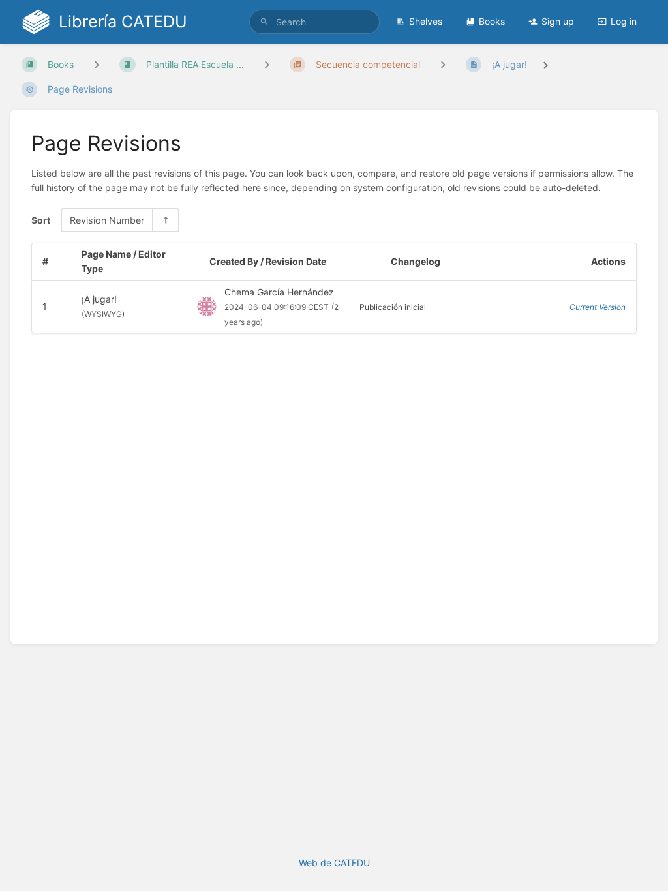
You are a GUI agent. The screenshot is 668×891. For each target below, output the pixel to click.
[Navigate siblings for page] (443, 64)
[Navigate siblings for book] (96, 64)
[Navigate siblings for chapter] (267, 64)
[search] (314, 22)
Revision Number (107, 220)
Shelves (425, 21)
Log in (624, 21)
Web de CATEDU (334, 862)
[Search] (264, 21)
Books (492, 21)
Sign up (557, 21)
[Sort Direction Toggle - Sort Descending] (165, 220)
